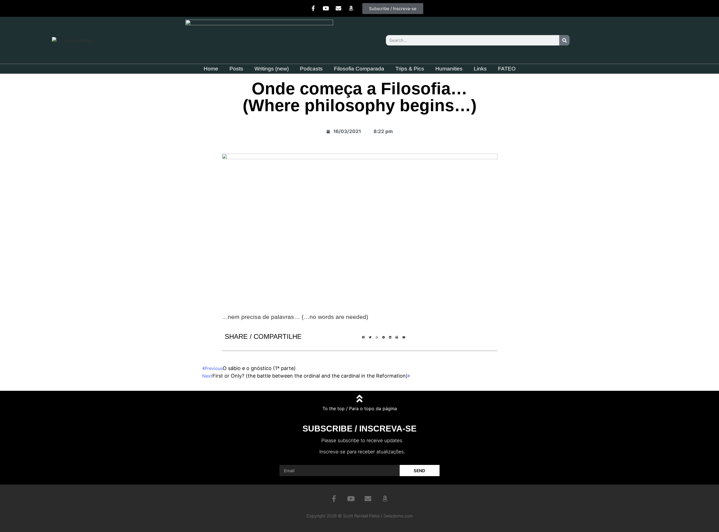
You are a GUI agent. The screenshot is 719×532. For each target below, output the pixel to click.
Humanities (449, 69)
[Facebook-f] (313, 8)
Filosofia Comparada (359, 69)
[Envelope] (338, 8)
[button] (363, 337)
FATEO (507, 69)
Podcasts (311, 69)
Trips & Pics (409, 69)
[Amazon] (351, 8)
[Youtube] (325, 8)
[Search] (564, 40)
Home (211, 69)
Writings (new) (271, 69)
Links (480, 69)
